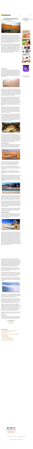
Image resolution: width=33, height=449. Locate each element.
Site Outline (18, 436)
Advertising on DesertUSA (21, 436)
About (9, 436)
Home (7, 436)
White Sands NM (11, 323)
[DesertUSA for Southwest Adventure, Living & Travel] (6, 15)
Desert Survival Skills (5, 336)
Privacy (15, 436)
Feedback (14, 436)
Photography (11, 321)
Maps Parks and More (5, 335)
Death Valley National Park (11, 322)
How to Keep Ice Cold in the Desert (7, 337)
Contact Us (11, 436)
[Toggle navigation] (30, 15)
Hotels (25, 436)
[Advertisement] (16, 8)
